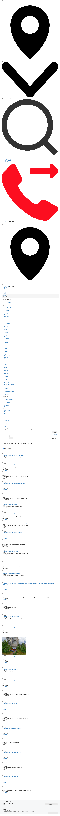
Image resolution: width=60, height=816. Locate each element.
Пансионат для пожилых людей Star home (10, 776)
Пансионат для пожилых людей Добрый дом (11, 573)
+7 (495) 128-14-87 (5, 286)
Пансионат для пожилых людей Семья (9, 680)
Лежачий (27, 447)
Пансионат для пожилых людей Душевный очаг (11, 728)
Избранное (6, 161)
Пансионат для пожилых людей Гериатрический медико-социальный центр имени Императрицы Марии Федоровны (24, 496)
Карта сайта (4, 808)
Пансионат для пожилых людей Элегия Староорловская (13, 513)
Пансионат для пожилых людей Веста (9, 504)
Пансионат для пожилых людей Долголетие (10, 692)
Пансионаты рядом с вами (6, 815)
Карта (10, 448)
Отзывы (5, 158)
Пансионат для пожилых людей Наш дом (10, 703)
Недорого (31, 447)
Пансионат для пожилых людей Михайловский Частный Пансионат (15, 716)
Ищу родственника (7, 160)
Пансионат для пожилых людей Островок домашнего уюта (13, 765)
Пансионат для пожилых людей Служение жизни (11, 740)
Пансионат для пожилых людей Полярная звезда (12, 605)
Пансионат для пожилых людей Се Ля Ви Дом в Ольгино (13, 563)
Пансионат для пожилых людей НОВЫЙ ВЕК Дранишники (13, 483)
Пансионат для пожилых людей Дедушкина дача (11, 752)
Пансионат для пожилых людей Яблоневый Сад (11, 656)
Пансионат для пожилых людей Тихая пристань (11, 787)
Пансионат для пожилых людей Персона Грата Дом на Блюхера (14, 523)
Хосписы (5, 162)
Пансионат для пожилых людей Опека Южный (11, 474)
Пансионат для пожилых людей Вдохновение (11, 627)
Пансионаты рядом (51, 804)
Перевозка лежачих (7, 159)
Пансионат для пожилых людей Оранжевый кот (11, 616)
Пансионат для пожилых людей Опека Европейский (12, 532)
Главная (5, 156)
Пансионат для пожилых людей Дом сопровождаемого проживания (15, 594)
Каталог (6, 448)
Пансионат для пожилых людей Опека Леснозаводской (13, 455)
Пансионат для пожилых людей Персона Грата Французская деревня (15, 464)
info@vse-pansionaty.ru (25, 811)
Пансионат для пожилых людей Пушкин (10, 541)
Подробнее (4, 461)
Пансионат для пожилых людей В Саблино (10, 551)
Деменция (23, 447)
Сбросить (55, 434)
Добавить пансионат (53, 812)
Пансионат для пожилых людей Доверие (10, 669)
